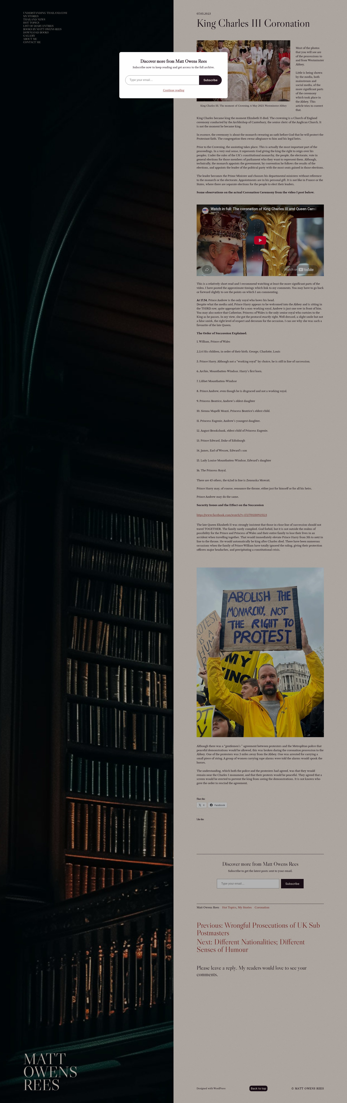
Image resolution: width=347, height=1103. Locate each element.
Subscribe (210, 80)
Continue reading (173, 90)
